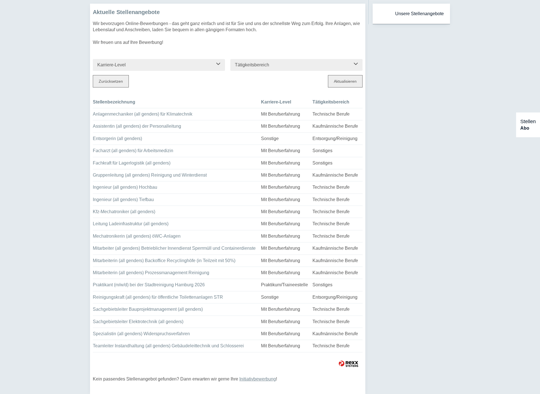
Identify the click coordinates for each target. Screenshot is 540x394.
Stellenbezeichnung (114, 102)
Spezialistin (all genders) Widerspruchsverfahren (141, 333)
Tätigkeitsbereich (330, 102)
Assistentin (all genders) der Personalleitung (137, 126)
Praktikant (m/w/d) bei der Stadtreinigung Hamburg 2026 (149, 284)
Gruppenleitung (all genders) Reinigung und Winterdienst (150, 175)
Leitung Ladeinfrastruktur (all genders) (130, 223)
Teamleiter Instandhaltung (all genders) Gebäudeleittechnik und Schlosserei (168, 345)
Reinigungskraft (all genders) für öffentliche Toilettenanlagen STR (158, 297)
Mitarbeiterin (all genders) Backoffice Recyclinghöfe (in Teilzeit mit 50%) (164, 260)
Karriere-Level (276, 102)
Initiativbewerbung (257, 379)
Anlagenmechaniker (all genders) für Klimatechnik (142, 114)
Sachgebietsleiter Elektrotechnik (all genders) (138, 321)
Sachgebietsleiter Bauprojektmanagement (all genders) (148, 309)
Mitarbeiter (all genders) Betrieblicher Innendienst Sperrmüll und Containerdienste (174, 248)
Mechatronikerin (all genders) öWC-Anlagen (137, 236)
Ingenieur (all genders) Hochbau (125, 187)
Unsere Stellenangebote (419, 13)
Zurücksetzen (111, 81)
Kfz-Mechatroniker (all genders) (124, 211)
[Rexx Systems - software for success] (348, 364)
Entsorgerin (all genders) (117, 138)
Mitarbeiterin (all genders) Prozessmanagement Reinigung (151, 272)
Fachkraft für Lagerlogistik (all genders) (131, 163)
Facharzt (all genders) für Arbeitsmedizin (133, 150)
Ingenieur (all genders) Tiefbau (123, 199)
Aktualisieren (345, 81)
